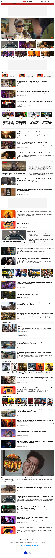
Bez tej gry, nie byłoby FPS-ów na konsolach (34, 273)
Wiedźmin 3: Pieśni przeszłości (14, 542)
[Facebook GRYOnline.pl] (20, 545)
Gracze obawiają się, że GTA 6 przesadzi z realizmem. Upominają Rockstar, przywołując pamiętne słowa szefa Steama (27, 344)
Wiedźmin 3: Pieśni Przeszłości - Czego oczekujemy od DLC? (47, 273)
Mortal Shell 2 (15, 368)
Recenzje (29, 3)
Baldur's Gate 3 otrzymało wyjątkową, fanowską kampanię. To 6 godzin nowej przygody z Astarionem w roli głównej (21, 54)
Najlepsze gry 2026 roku (23, 542)
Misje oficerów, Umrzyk (22, 334)
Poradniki (35, 3)
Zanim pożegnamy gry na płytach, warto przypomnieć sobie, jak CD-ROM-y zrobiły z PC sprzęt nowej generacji (8, 120)
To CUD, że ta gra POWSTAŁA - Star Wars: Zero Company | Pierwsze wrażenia (8, 274)
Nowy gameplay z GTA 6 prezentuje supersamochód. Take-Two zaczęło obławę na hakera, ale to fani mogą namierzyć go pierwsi (27, 412)
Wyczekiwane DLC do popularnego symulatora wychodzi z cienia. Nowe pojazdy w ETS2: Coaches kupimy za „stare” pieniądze (27, 355)
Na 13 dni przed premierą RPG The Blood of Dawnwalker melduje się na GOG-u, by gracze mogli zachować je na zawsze (27, 423)
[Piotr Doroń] (2, 37)
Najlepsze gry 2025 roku (30, 542)
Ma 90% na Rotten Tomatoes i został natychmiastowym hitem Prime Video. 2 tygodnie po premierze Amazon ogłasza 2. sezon (27, 295)
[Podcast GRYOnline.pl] (26, 545)
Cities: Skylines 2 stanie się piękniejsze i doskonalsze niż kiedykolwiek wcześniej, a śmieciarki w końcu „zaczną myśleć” (27, 316)
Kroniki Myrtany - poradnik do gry (30, 402)
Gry (21, 3)
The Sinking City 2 (6, 368)
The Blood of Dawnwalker (40, 368)
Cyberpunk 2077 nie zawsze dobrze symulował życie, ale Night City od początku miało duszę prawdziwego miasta (47, 120)
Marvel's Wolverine (49, 368)
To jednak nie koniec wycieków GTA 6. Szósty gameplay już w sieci (27, 433)
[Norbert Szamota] (2, 47)
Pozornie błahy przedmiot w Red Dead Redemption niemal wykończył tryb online (27, 488)
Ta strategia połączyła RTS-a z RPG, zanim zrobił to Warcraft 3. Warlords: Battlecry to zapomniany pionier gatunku (27, 104)
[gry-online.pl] (27, 1)
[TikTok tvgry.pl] (34, 545)
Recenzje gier (40, 162)
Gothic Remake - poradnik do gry (5, 402)
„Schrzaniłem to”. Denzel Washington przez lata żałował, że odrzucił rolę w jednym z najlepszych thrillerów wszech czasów (27, 181)
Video (39, 3)
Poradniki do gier (27, 322)
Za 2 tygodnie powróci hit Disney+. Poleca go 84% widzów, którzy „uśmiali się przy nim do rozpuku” (27, 251)
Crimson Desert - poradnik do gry (37, 402)
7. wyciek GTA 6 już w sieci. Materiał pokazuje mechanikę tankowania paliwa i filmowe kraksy (45, 45)
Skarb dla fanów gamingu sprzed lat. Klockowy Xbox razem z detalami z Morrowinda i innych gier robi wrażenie (27, 509)
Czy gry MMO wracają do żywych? (21, 273)
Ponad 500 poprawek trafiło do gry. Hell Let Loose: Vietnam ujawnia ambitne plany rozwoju (47, 54)
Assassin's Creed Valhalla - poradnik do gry (50, 402)
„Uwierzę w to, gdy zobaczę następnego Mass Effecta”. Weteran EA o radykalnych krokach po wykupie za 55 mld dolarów (27, 444)
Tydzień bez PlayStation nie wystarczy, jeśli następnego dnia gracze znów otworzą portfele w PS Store (9, 45)
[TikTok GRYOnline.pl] (24, 545)
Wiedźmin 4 (36, 542)
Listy (26, 3)
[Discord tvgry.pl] (37, 545)
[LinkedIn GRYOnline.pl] (27, 545)
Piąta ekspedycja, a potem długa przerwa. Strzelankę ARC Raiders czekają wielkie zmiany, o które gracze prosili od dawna (27, 305)
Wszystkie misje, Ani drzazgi (23, 335)
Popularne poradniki (27, 397)
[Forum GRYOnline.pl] (29, 545)
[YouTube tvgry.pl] (32, 545)
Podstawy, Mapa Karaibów (23, 332)
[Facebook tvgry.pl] (38, 545)
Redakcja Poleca (27, 110)
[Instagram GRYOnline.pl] (22, 545)
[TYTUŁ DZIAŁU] (27, 361)
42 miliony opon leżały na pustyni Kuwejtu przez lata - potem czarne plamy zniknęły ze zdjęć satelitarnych (27, 261)
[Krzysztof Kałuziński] (15, 54)
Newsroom (18, 3)
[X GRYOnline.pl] (23, 545)
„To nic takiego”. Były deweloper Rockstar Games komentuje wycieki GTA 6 (27, 45)
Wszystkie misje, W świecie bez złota (24, 336)
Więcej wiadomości (27, 537)
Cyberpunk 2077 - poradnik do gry (11, 402)
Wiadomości (21, 540)
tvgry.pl (27, 267)
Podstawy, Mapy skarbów (23, 331)
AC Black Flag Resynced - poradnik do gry (27, 331)
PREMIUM (14, 3)
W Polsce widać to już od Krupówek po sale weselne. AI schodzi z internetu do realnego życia (27, 466)
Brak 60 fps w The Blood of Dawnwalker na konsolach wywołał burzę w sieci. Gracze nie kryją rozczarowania (34, 54)
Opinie (33, 3)
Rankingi (23, 3)
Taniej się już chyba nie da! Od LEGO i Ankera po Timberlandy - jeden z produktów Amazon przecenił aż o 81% (10, 75)
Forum (41, 3)
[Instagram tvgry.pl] (35, 545)
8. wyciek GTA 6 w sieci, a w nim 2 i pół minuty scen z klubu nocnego (27, 29)
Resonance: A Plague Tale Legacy (23, 368)
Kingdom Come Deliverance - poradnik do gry (18, 402)
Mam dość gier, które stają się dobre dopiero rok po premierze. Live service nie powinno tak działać (21, 120)
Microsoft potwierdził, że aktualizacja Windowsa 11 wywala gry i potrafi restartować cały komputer (27, 520)
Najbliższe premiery (42, 542)
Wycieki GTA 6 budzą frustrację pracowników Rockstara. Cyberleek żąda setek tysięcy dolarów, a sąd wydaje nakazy (7, 54)
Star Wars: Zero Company (32, 368)
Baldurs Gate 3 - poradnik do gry (43, 402)
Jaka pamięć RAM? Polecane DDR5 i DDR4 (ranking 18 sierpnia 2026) (39, 235)
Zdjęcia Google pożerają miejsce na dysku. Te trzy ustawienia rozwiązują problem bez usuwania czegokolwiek (27, 192)
